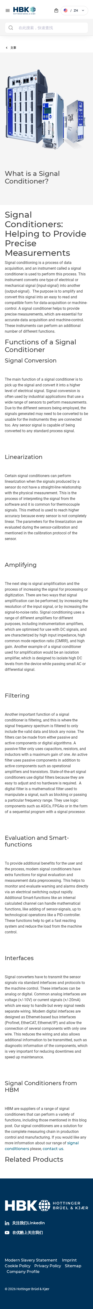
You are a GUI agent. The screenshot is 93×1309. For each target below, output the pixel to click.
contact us (53, 1148)
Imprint (69, 1260)
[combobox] (46, 27)
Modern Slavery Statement (31, 1260)
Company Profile (23, 1271)
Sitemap (73, 1266)
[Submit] (10, 27)
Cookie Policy (18, 1266)
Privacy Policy (47, 1266)
